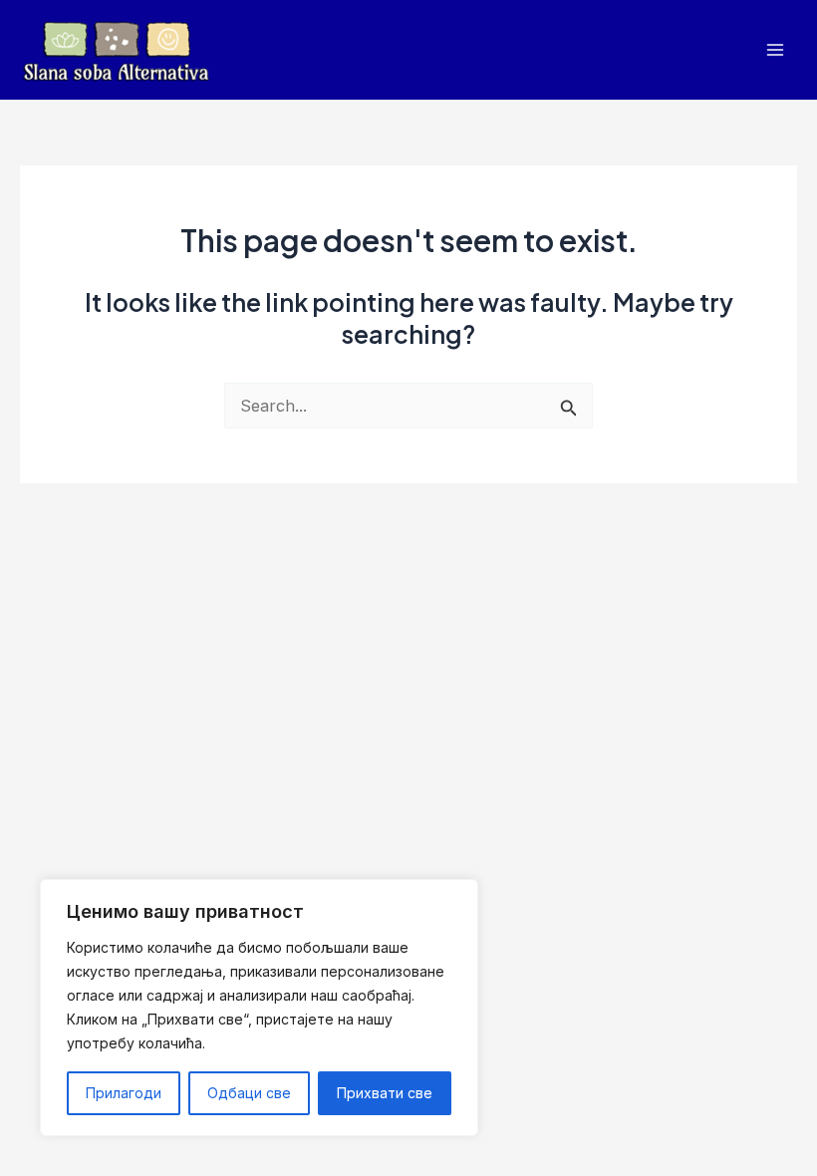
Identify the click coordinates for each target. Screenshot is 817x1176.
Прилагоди (123, 1092)
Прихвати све (384, 1092)
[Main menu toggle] (774, 50)
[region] (259, 1007)
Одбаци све (249, 1092)
